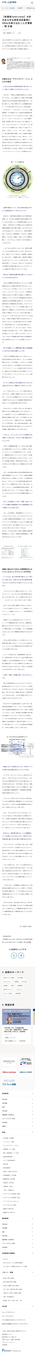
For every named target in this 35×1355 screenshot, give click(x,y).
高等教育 (20, 8)
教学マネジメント (8, 989)
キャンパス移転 (8, 993)
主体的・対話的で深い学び (10, 1171)
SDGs (19, 33)
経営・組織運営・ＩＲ (9, 33)
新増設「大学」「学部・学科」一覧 (12, 1300)
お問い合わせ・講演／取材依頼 (11, 1339)
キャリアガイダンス (8, 1316)
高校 (3, 1132)
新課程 (16, 981)
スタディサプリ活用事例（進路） (12, 1194)
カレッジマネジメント (8, 1312)
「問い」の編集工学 (8, 1190)
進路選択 (20, 985)
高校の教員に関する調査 (9, 1282)
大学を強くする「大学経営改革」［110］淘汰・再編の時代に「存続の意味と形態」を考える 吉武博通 (16, 1029)
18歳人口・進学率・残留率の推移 (12, 1293)
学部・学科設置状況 (8, 1296)
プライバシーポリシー (8, 1342)
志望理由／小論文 (8, 1186)
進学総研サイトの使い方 (9, 1337)
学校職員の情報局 (8, 1253)
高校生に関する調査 (8, 1278)
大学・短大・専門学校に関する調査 (12, 1289)
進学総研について (7, 1334)
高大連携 (20, 977)
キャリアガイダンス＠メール (11, 1201)
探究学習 (5, 1164)
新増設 (5, 985)
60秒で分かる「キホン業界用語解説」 (13, 1262)
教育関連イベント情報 (9, 1149)
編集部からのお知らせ (9, 1212)
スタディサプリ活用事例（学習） (12, 1197)
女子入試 (24, 981)
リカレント (20, 989)
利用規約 (4, 1345)
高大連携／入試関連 (8, 1138)
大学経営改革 (22, 1041)
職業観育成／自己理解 (9, 1179)
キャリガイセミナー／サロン (11, 1145)
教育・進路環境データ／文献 (11, 1153)
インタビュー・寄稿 (8, 1141)
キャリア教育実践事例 (9, 1160)
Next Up (5, 1259)
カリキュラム (7, 981)
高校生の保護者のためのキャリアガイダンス (15, 1324)
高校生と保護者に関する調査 (11, 1285)
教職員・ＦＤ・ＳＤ (10, 1037)
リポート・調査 (7, 1272)
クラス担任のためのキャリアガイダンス (13, 1320)
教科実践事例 (6, 1168)
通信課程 (18, 993)
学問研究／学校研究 (8, 1182)
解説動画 (5, 1218)
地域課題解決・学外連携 (9, 1175)
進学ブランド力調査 (9, 977)
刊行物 (4, 1306)
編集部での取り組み (8, 1208)
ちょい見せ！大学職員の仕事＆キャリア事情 (15, 1266)
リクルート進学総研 (10, 8)
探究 (13, 985)
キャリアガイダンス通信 (9, 1205)
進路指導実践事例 (8, 1156)
